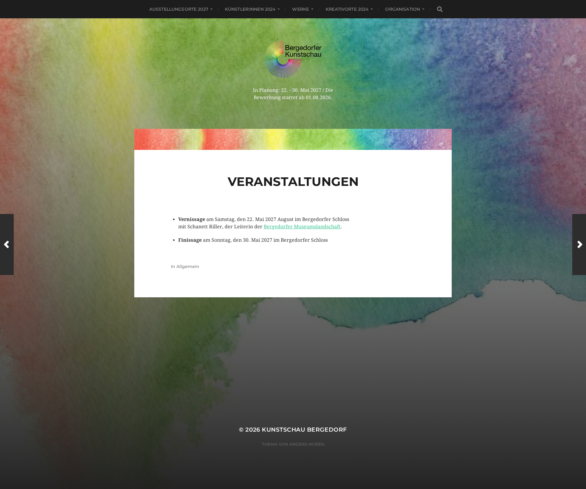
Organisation (402, 9)
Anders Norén (306, 444)
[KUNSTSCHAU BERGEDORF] (293, 59)
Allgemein (187, 266)
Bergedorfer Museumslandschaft (302, 227)
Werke (300, 9)
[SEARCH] (440, 9)
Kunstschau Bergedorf (304, 429)
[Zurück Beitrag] (7, 244)
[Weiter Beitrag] (579, 244)
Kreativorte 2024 (347, 9)
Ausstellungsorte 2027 (178, 9)
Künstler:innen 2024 (250, 9)
